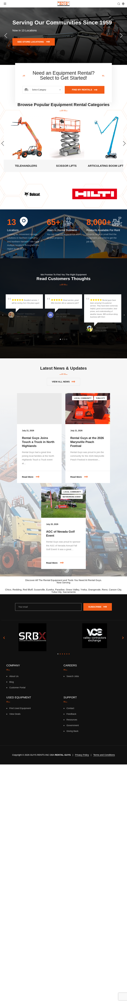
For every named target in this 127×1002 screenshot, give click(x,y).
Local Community (82, 398)
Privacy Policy (82, 755)
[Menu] (5, 3)
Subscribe (94, 607)
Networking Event (72, 497)
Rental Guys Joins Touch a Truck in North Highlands (38, 442)
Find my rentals (82, 89)
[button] (4, 194)
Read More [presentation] (42, 474)
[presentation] (5, 35)
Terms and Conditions (104, 755)
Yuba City (100, 398)
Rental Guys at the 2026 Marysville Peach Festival (87, 442)
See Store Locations (36, 40)
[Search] (118, 4)
